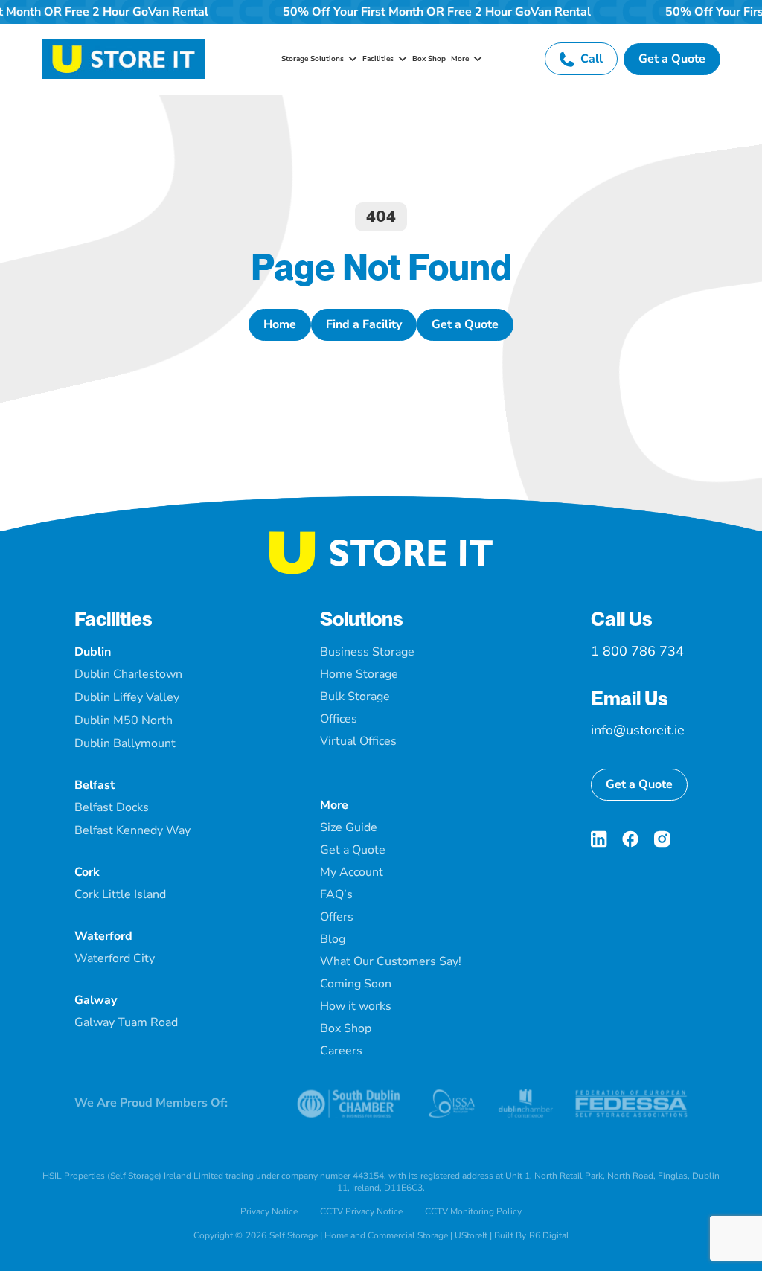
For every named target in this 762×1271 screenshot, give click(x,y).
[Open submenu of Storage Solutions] (350, 59)
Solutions (361, 618)
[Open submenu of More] (475, 59)
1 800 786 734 (637, 651)
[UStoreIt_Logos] (123, 45)
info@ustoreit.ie (638, 730)
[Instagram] (661, 839)
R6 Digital (549, 1235)
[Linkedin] (599, 839)
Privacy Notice (269, 1211)
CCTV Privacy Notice (361, 1211)
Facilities (113, 618)
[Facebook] (630, 839)
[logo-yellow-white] (381, 537)
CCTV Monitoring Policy (473, 1211)
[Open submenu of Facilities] (400, 59)
